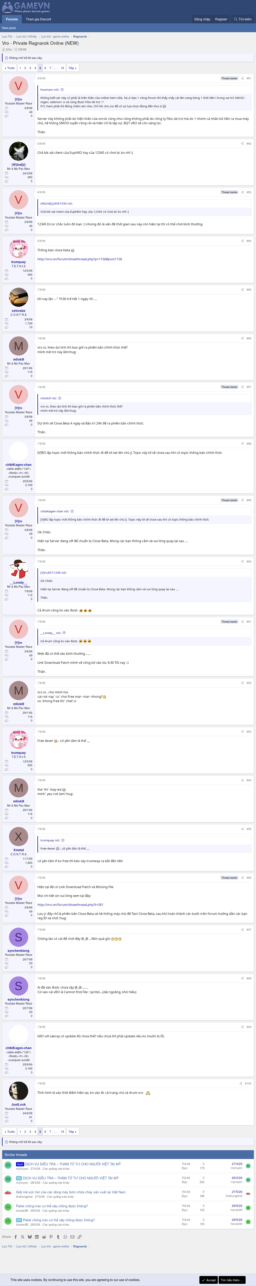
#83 (249, 192)
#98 (249, 978)
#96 (249, 878)
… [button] (55, 68)
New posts (9, 28)
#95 (249, 829)
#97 (249, 929)
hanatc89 (22, 1210)
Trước (11, 68)
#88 (249, 443)
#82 (249, 143)
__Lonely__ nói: (50, 633)
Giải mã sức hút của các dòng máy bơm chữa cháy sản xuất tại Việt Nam (71, 1191)
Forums (12, 19)
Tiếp (71, 68)
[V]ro (9, 49)
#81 (249, 78)
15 (62, 68)
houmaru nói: (49, 89)
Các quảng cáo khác (56, 1168)
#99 (249, 1027)
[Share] (242, 78)
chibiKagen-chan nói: (54, 511)
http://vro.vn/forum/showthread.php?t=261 (70, 904)
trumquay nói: (50, 840)
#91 (249, 621)
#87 (249, 387)
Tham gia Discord (38, 19)
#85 (249, 289)
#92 (249, 683)
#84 (249, 241)
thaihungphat (24, 1196)
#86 (249, 338)
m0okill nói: (48, 398)
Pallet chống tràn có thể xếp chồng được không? (52, 1205)
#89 (249, 500)
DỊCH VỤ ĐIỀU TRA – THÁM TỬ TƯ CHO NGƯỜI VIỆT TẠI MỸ (73, 1163)
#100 (248, 1083)
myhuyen (22, 1168)
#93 (249, 731)
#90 (249, 561)
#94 (249, 780)
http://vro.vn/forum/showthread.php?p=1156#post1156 (79, 259)
